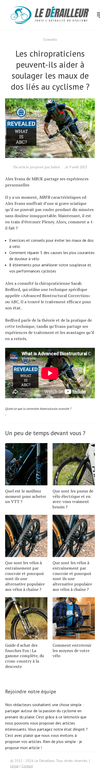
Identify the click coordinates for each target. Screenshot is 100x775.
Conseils (50, 39)
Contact (27, 766)
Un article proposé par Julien (36, 166)
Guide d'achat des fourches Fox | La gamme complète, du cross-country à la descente (24, 655)
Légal (14, 766)
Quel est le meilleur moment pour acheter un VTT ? (25, 496)
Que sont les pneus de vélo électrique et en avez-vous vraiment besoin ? (73, 499)
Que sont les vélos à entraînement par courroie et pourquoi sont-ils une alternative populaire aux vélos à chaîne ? (25, 576)
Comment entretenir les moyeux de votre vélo (72, 650)
